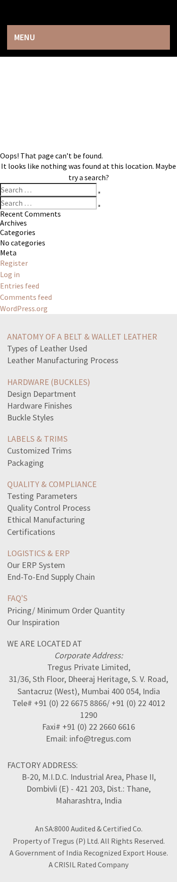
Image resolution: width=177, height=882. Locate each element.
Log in (10, 274)
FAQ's (17, 598)
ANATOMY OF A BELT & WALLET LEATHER (82, 336)
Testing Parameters (42, 495)
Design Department (41, 393)
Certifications (31, 531)
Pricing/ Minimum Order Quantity (66, 610)
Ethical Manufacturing (46, 519)
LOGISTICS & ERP (38, 553)
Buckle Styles (30, 417)
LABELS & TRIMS (37, 438)
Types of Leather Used (47, 348)
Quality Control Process (49, 507)
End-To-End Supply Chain (51, 576)
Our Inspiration (33, 622)
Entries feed (19, 285)
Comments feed (26, 297)
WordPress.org (24, 308)
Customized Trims (39, 450)
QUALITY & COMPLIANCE (52, 484)
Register (14, 263)
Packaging (25, 462)
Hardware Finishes (39, 405)
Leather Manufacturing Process (62, 360)
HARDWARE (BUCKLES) (48, 381)
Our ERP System (36, 564)
